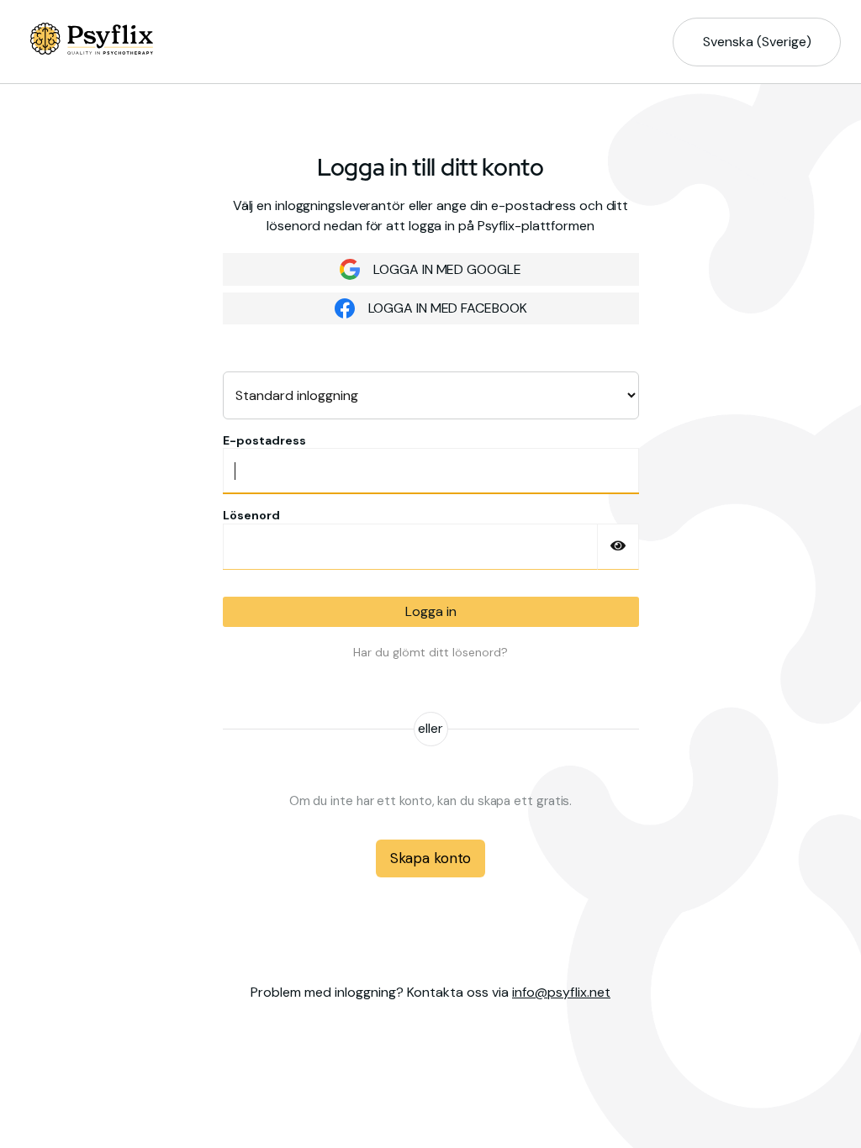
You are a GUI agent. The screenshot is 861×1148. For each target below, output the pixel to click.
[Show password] (618, 547)
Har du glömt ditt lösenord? (430, 652)
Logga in (431, 611)
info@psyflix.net (561, 992)
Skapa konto (430, 858)
